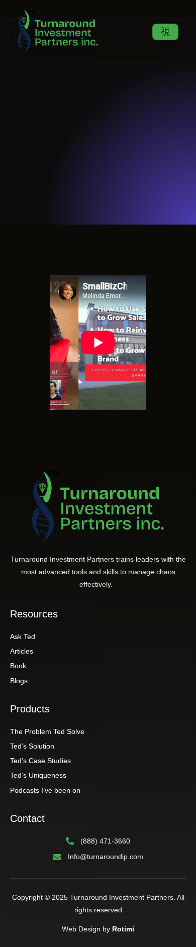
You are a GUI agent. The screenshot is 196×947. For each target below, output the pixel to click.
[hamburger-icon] (165, 32)
